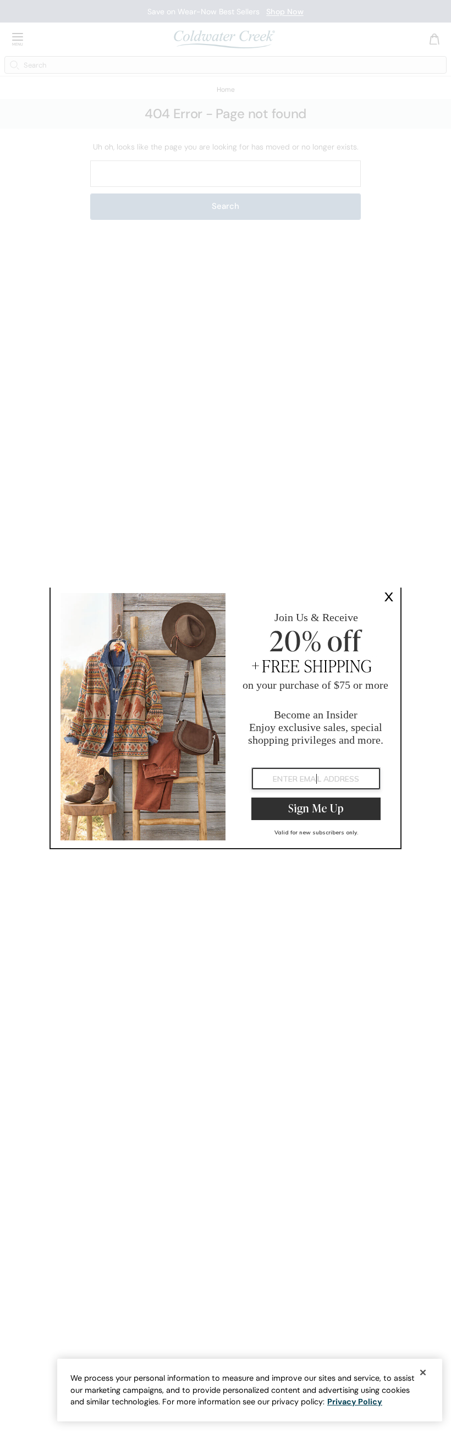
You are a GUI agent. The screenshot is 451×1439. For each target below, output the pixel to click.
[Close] (423, 1372)
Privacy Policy (354, 1402)
